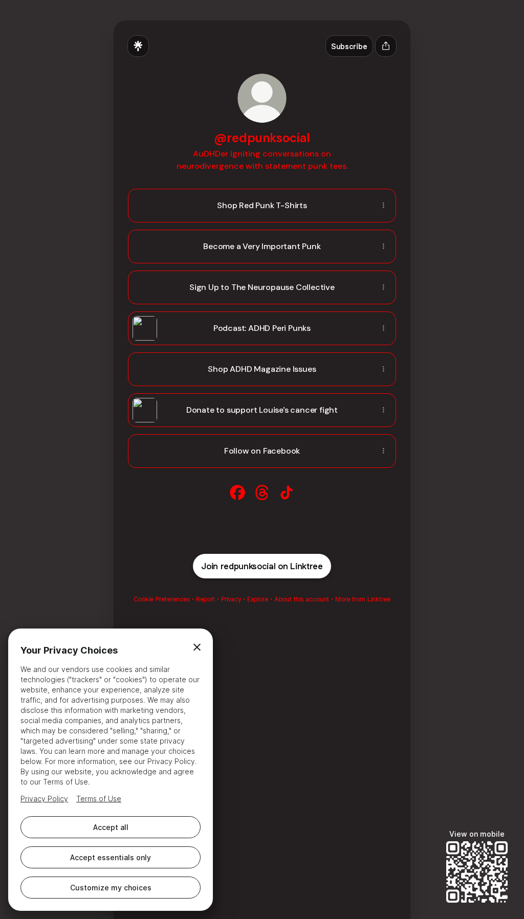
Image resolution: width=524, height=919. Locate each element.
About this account (301, 599)
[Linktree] (138, 46)
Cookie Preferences (162, 599)
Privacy (231, 599)
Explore (257, 599)
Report (205, 599)
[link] (237, 492)
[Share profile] (386, 46)
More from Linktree (362, 599)
